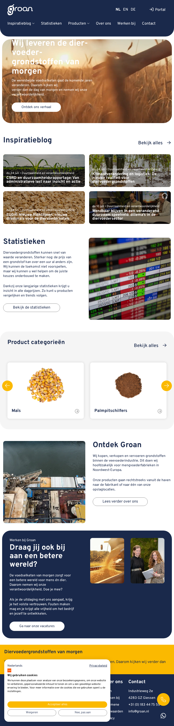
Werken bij (126, 23)
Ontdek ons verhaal (36, 107)
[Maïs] (45, 385)
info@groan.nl (138, 711)
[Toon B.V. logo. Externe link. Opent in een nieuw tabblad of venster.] (9, 670)
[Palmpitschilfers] (128, 385)
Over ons (103, 23)
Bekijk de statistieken (31, 307)
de (133, 9)
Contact (149, 23)
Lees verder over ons (120, 501)
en (125, 9)
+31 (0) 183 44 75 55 (144, 705)
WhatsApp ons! (163, 715)
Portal (160, 9)
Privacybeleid (98, 666)
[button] (14, 665)
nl (118, 9)
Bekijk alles (150, 143)
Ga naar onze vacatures (37, 626)
